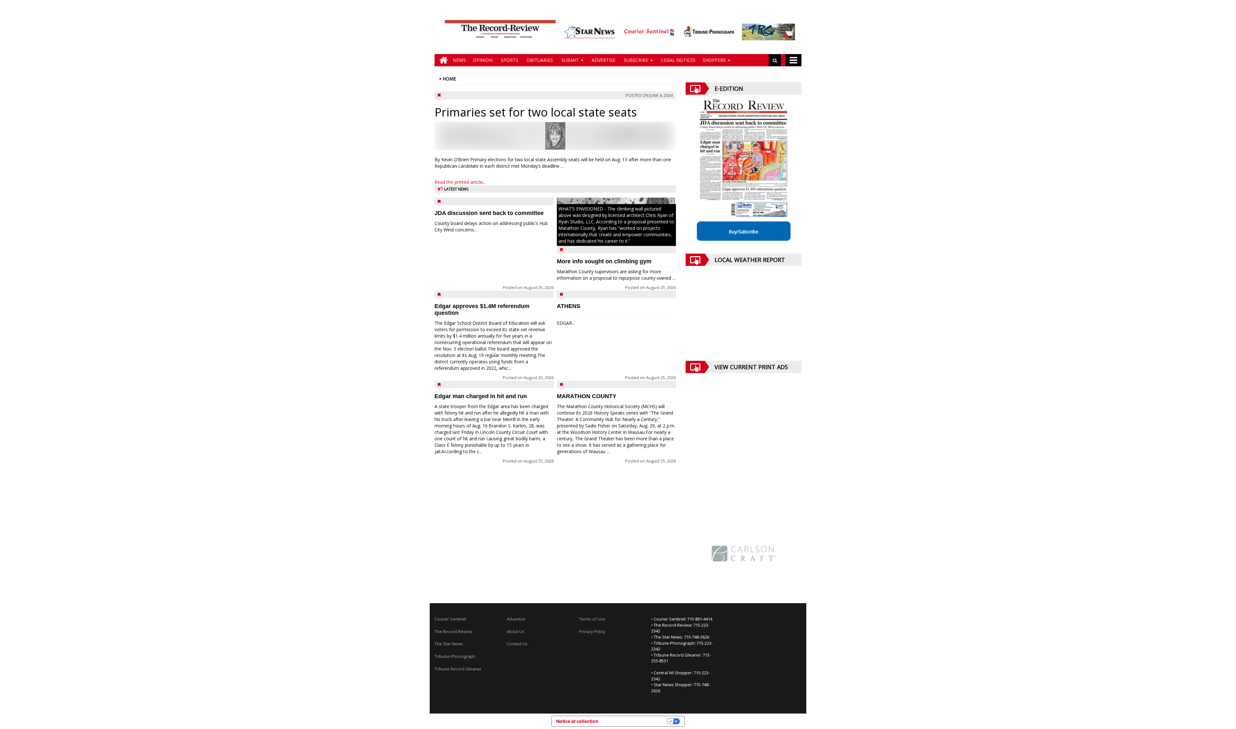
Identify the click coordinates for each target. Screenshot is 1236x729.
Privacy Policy (592, 631)
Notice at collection (577, 721)
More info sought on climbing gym (604, 261)
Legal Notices (678, 60)
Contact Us (517, 644)
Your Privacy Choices (635, 721)
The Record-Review (453, 631)
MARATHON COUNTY (586, 396)
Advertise (602, 60)
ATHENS (568, 306)
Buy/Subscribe (743, 232)
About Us (515, 631)
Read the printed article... (460, 182)
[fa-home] (442, 60)
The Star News (449, 644)
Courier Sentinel (450, 619)
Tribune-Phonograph (455, 656)
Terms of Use (592, 619)
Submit (570, 60)
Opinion (482, 60)
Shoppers (715, 60)
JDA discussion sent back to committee (489, 213)
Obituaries (539, 60)
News (459, 60)
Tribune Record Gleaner (458, 669)
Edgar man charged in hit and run (481, 396)
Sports (509, 60)
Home (449, 79)
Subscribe (636, 60)
